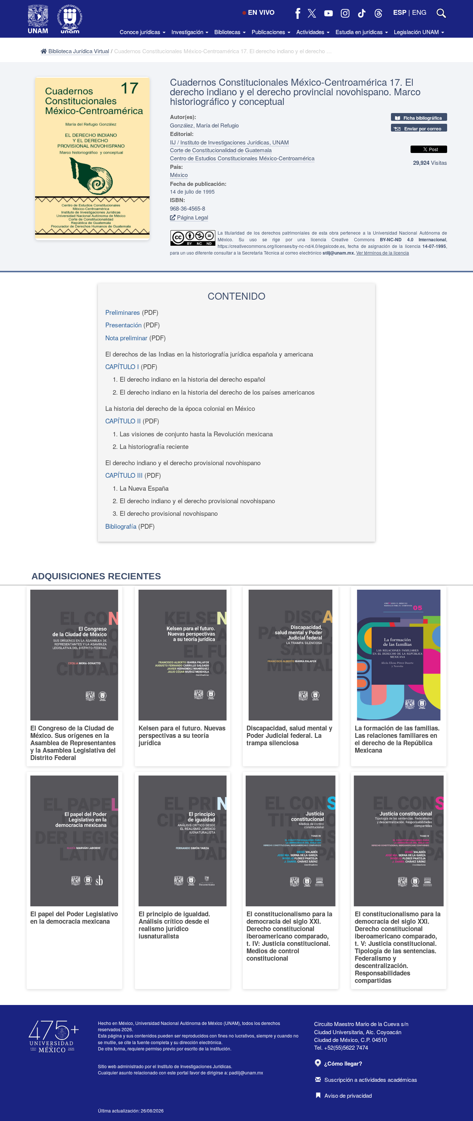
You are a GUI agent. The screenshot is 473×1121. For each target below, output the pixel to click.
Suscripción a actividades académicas (370, 1079)
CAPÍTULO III (124, 475)
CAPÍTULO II (123, 420)
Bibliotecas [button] (228, 31)
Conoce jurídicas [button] (141, 31)
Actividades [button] (311, 31)
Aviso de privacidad (348, 1095)
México (179, 174)
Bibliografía (120, 526)
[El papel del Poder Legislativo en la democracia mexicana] (74, 880)
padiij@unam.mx (246, 1072)
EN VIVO (261, 12)
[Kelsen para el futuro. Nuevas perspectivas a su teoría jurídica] (183, 676)
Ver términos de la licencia (382, 252)
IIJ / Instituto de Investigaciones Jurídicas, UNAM (229, 142)
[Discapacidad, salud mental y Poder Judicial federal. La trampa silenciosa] (290, 676)
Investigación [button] (188, 31)
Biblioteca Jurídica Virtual (78, 51)
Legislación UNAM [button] (417, 31)
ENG (419, 12)
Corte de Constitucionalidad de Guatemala (221, 150)
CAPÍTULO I (122, 366)
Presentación (123, 324)
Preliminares (122, 312)
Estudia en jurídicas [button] (360, 31)
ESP (399, 12)
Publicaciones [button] (269, 31)
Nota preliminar (126, 337)
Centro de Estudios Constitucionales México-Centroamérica (242, 158)
